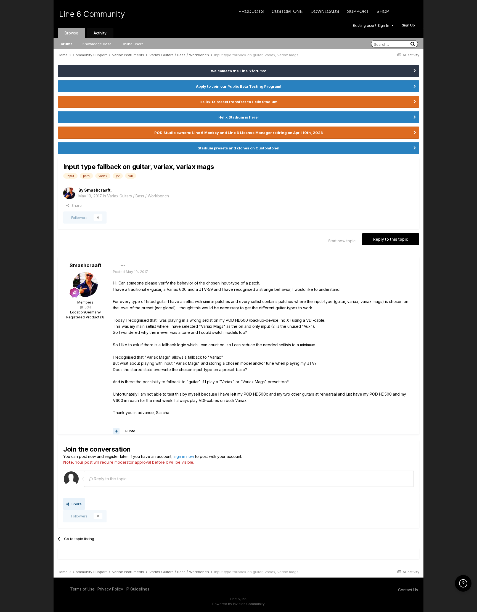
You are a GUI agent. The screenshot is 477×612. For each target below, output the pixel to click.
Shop (383, 11)
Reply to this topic (390, 239)
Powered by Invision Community (238, 604)
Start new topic (342, 240)
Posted (130, 271)
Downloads (325, 11)
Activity (100, 33)
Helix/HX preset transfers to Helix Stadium (238, 102)
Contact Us (408, 589)
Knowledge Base (97, 44)
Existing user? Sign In (372, 25)
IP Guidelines (137, 589)
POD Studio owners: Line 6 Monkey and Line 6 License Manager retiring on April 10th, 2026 (238, 132)
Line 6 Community (92, 14)
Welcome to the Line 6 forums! (238, 71)
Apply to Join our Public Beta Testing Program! (238, 86)
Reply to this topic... (111, 478)
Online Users (132, 44)
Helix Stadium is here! (238, 117)
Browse (71, 33)
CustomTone (287, 11)
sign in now (184, 456)
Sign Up (408, 25)
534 (87, 307)
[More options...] (122, 265)
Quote (130, 431)
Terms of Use (82, 589)
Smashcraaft (97, 190)
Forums (66, 44)
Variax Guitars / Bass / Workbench (138, 196)
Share (75, 205)
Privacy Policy (110, 589)
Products (251, 11)
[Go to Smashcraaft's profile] (69, 193)
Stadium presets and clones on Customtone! (238, 148)
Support (358, 11)
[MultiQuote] (116, 431)
